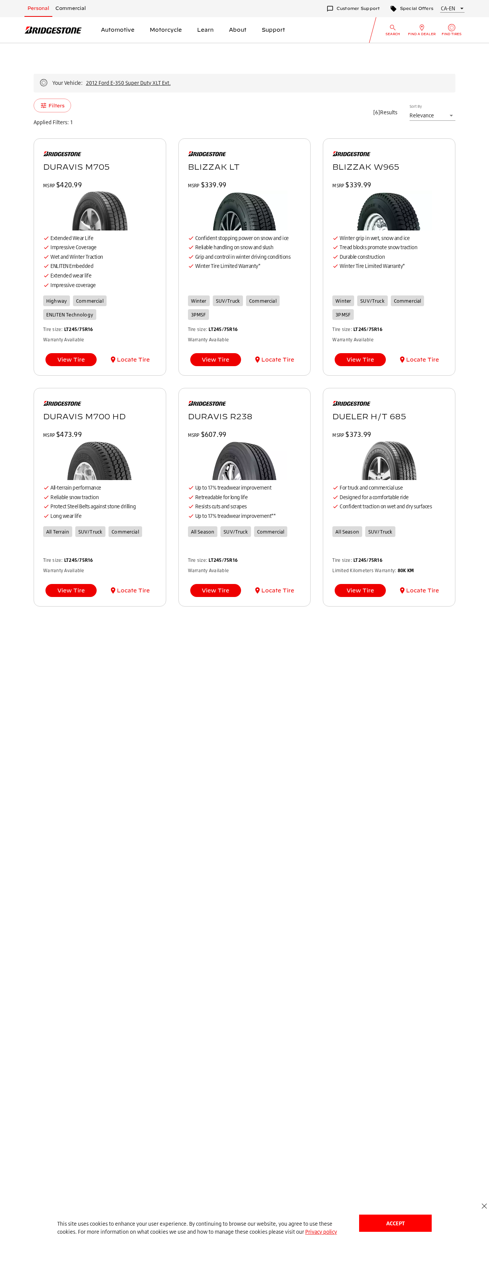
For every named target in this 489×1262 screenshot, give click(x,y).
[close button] (484, 1206)
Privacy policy (321, 1231)
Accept (395, 1223)
